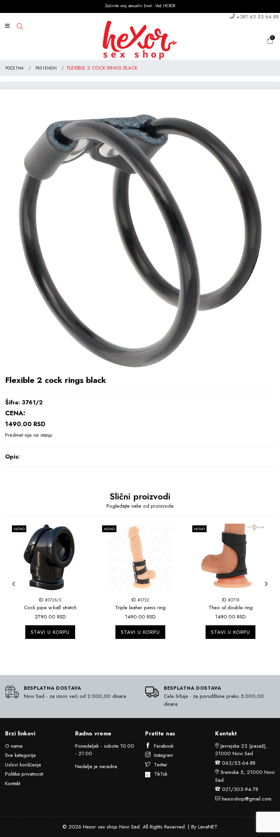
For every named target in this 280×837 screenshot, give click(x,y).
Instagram (163, 755)
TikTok (158, 774)
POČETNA (14, 68)
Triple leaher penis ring (140, 607)
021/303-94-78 (240, 789)
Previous (15, 588)
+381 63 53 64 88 (258, 16)
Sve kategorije (20, 755)
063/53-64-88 (238, 763)
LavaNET (208, 827)
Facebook (163, 746)
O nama (14, 746)
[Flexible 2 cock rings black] (140, 240)
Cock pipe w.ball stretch (50, 607)
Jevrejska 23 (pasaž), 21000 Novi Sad (241, 750)
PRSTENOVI (46, 68)
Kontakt (12, 783)
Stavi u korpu (50, 632)
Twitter (160, 764)
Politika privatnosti (24, 774)
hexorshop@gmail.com (246, 799)
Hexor (89, 827)
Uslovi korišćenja (23, 764)
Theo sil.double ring (231, 607)
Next (268, 588)
